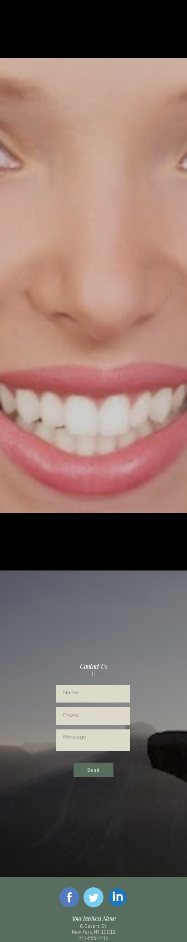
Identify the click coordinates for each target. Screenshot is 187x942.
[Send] (93, 780)
